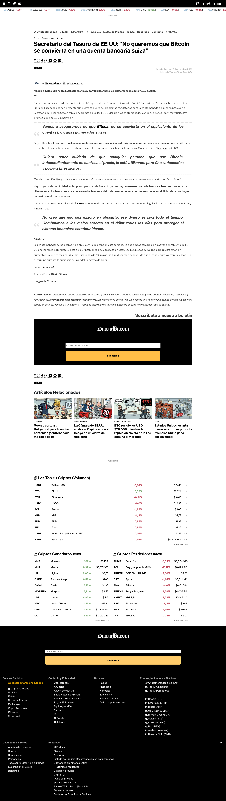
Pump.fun (131, 561)
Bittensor (131, 609)
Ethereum (77, 31)
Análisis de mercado (122, 421)
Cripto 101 (59, 774)
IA (87, 31)
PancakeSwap (59, 579)
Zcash (55, 527)
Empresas (38, 421)
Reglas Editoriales (64, 702)
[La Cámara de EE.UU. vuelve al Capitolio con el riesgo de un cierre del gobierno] (93, 409)
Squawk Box (163, 148)
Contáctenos (61, 682)
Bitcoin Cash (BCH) (159, 714)
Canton (55, 615)
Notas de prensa (109, 698)
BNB (37, 521)
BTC (37, 491)
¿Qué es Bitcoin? (63, 778)
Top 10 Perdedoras (158, 690)
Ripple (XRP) (155, 706)
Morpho (55, 591)
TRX (3, 10)
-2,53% (199, 10)
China (157, 421)
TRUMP (118, 573)
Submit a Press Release (67, 698)
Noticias (60, 38)
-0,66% (147, 10)
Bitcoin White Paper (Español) (71, 786)
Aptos (129, 579)
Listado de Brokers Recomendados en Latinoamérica (84, 758)
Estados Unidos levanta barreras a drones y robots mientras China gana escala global (173, 431)
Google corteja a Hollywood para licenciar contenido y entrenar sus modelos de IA (51, 431)
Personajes (14, 758)
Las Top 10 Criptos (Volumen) (63, 478)
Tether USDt (59, 485)
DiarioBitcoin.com (181, 545)
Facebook (62, 718)
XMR (111, 10)
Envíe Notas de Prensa (67, 694)
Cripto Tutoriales (17, 708)
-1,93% (45, 10)
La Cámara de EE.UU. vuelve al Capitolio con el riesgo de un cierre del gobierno (91, 431)
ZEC (86, 10)
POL (116, 567)
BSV (116, 603)
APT (116, 579)
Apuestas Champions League (25, 682)
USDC (38, 503)
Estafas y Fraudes (64, 770)
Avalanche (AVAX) (158, 730)
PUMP (117, 561)
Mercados (105, 686)
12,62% (124, 10)
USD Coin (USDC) (158, 710)
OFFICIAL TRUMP (136, 573)
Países (103, 682)
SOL (37, 509)
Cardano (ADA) (156, 722)
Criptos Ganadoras (54, 554)
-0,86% (100, 10)
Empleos (59, 710)
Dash (54, 585)
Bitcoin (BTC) (155, 698)
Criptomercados (19, 688)
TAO (116, 609)
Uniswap (55, 597)
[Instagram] (46, 61)
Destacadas (15, 755)
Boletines (13, 770)
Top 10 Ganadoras (158, 686)
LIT (36, 573)
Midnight (130, 597)
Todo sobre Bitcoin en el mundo (26, 762)
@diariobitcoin (75, 83)
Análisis (96, 31)
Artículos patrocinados (112, 702)
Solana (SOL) (155, 718)
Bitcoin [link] (103, 126)
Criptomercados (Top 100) (163, 682)
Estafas (12, 696)
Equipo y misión (63, 706)
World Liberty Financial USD (67, 533)
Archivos (171, 31)
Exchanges (14, 704)
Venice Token (58, 603)
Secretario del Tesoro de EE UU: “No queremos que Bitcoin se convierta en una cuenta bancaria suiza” (111, 47)
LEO (136, 10)
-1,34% (20, 10)
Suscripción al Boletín (20, 766)
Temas (130, 31)
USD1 (38, 533)
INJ (116, 615)
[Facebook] (42, 61)
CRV (37, 609)
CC (36, 615)
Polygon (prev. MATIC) (138, 567)
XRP (37, 515)
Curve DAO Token (61, 609)
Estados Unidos (48, 38)
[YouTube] (51, 61)
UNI (37, 597)
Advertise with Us (64, 690)
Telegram (61, 722)
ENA (116, 585)
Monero (55, 561)
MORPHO (40, 591)
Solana (55, 509)
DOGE (57, 10)
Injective (130, 615)
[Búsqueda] (10, 3)
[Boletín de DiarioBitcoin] (60, 61)
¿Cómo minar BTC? (65, 782)
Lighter (55, 573)
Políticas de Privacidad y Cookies (72, 794)
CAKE (38, 579)
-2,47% (75, 10)
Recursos (143, 31)
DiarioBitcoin (53, 83)
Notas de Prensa (113, 31)
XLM (210, 10)
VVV (37, 603)
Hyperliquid (58, 539)
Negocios (105, 690)
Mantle (54, 567)
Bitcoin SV (131, 603)
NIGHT (118, 597)
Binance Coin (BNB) (159, 734)
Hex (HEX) (154, 726)
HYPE (32, 10)
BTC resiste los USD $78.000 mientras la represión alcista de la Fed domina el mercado (132, 431)
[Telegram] (55, 61)
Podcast (15, 716)
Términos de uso (63, 790)
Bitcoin (64, 31)
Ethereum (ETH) (157, 702)
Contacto (157, 31)
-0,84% (171, 10)
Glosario (13, 712)
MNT (37, 567)
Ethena (130, 585)
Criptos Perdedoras (134, 554)
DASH (38, 585)
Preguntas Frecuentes (66, 766)
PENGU (118, 591)
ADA (183, 10)
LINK (159, 10)
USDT (38, 485)
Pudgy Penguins (135, 591)
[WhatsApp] (39, 61)
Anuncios (59, 686)
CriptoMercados (46, 31)
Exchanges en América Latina (70, 762)
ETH (37, 497)
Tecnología (106, 694)
